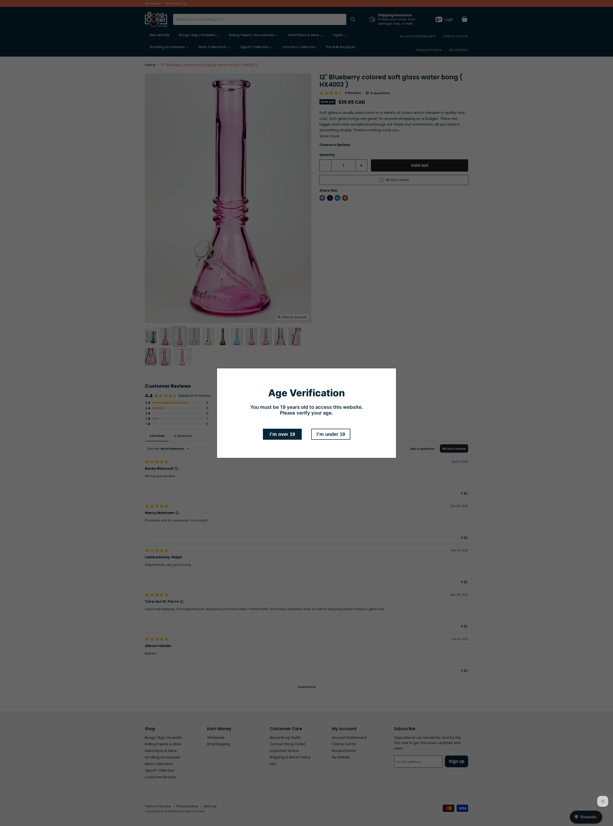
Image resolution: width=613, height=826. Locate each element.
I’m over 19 (282, 434)
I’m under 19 (331, 434)
